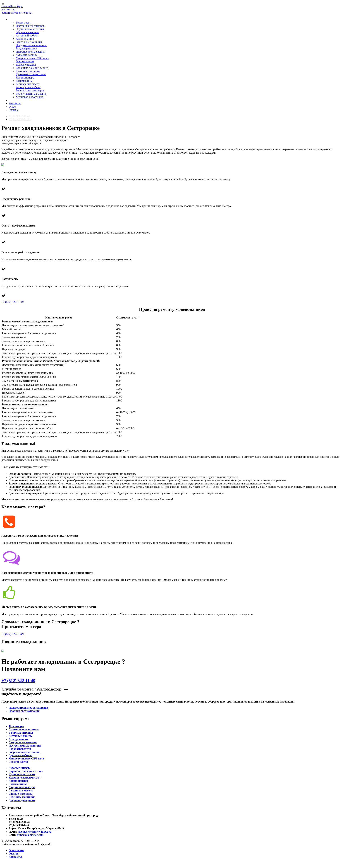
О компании (16, 850)
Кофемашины (24, 80)
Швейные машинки (22, 796)
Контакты (15, 103)
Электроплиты (25, 61)
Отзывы (13, 109)
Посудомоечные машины (31, 45)
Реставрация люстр (27, 84)
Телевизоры (23, 22)
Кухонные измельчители (31, 74)
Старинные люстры (22, 787)
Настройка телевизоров (30, 25)
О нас (12, 106)
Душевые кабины (26, 54)
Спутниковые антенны (30, 29)
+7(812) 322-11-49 (20, 115)
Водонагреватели (26, 48)
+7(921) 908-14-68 (20, 119)
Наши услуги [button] (18, 19)
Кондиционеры (25, 77)
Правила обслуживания (24, 710)
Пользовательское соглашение (28, 707)
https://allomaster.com (30, 834)
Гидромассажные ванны (30, 51)
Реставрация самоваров (30, 90)
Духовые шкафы (26, 64)
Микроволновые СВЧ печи (32, 58)
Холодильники (25, 38)
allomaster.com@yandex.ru (34, 831)
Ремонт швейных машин (31, 93)
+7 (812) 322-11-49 (12, 301)
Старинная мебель (21, 790)
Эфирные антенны (27, 32)
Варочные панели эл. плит (32, 67)
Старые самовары (21, 793)
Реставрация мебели (28, 87)
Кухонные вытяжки (28, 71)
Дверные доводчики (22, 800)
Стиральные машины (29, 41)
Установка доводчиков (29, 96)
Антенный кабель (27, 35)
